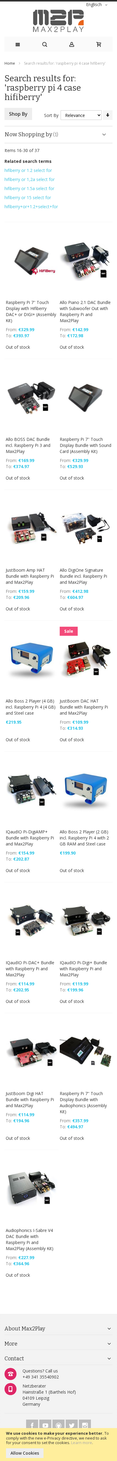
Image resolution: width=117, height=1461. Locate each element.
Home (10, 63)
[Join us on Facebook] (32, 1424)
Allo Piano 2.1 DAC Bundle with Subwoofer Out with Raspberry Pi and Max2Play (85, 311)
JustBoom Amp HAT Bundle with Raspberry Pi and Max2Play (30, 576)
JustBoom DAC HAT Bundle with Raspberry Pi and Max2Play (84, 707)
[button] (98, 5)
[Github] (59, 1424)
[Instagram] (85, 1424)
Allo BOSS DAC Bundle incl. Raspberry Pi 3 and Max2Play (28, 445)
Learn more (81, 1442)
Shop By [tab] (18, 114)
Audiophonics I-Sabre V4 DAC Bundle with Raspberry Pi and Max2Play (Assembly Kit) (29, 1239)
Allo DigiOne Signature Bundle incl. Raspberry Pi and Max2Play (83, 576)
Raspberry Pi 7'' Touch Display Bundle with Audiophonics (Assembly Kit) (83, 1102)
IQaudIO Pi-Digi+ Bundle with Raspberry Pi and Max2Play (83, 969)
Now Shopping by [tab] (28, 134)
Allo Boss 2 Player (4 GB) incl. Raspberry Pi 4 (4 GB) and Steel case (31, 707)
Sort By (51, 115)
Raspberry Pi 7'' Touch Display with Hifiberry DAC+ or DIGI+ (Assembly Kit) (31, 311)
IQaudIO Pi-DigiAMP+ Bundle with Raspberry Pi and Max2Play (30, 838)
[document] (58, 1444)
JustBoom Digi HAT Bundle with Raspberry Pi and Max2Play (30, 1099)
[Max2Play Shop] (58, 21)
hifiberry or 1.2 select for (28, 170)
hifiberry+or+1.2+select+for (31, 206)
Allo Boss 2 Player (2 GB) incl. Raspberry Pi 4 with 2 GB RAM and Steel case (84, 838)
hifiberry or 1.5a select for (29, 188)
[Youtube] (45, 1424)
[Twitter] (72, 1424)
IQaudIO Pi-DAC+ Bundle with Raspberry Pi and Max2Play (30, 969)
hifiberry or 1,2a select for (29, 179)
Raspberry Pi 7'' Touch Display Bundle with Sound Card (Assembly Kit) (85, 445)
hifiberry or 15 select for (27, 197)
